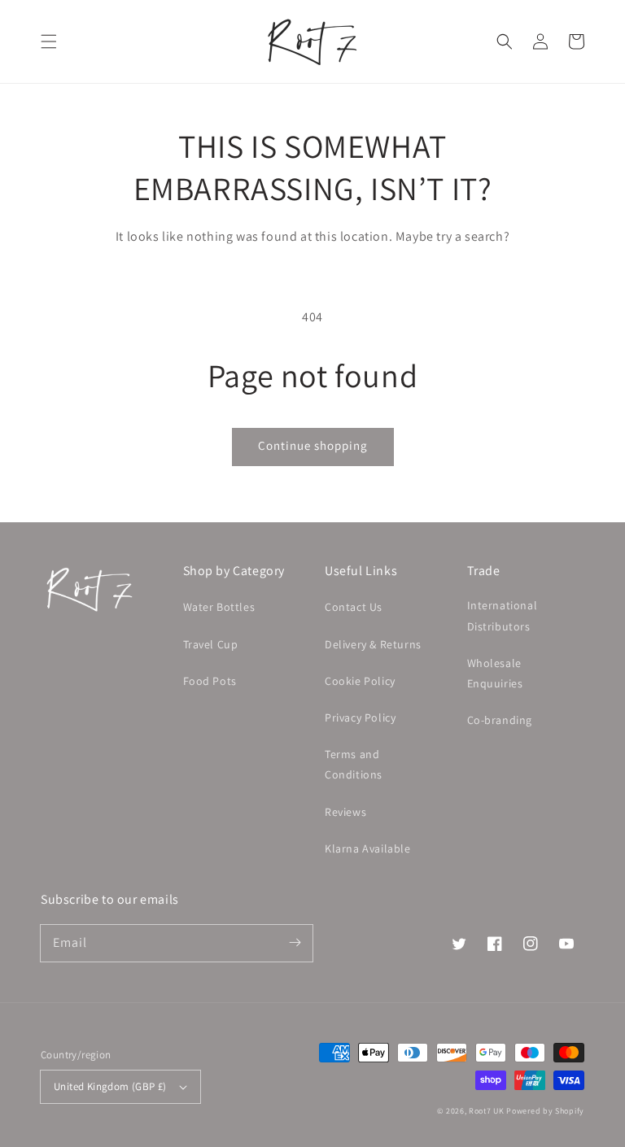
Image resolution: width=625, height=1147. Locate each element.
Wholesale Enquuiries (495, 673)
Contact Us (353, 607)
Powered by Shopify (545, 1111)
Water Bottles (219, 607)
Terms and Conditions (353, 764)
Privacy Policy (360, 717)
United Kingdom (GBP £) (110, 1086)
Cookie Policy (360, 681)
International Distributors (502, 615)
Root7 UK (487, 1111)
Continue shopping (313, 445)
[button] (49, 41)
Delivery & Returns (373, 644)
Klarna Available (368, 848)
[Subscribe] (294, 943)
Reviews (345, 812)
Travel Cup (210, 644)
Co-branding (500, 720)
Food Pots (210, 681)
